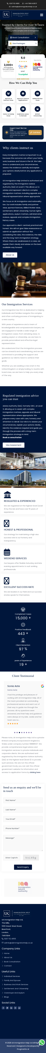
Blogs (6, 993)
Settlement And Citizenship (16, 985)
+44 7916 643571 (30, 3)
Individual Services (12, 973)
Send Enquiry (23, 863)
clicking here (35, 769)
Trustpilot (23, 74)
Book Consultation (12, 958)
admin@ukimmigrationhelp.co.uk (24, 7)
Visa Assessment (13, 441)
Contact (8, 962)
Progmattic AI (23, 1045)
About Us (10, 251)
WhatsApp (38, 131)
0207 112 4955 (14, 3)
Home (6, 950)
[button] (15, 729)
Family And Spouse (12, 977)
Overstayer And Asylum (14, 989)
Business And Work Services (16, 981)
